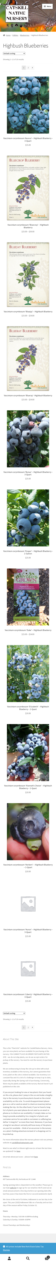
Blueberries (24, 35)
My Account (9, 1258)
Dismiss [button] (6, 1250)
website (13, 1188)
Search (28, 1258)
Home (8, 35)
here (18, 1151)
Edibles (15, 35)
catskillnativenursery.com (22, 1142)
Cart (43, 1256)
